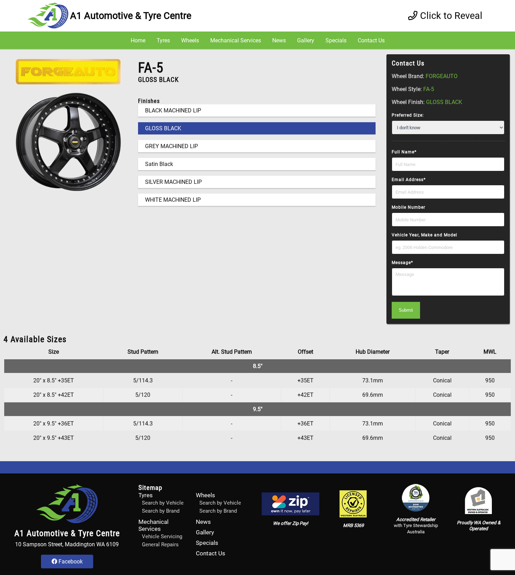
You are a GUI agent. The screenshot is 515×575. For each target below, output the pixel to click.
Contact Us (371, 40)
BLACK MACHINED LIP (173, 110)
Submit (406, 310)
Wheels (190, 40)
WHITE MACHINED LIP (173, 199)
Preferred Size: (408, 115)
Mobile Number (408, 207)
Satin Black (159, 164)
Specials (335, 40)
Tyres (163, 40)
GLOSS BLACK (163, 128)
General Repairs (160, 544)
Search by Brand (160, 511)
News (279, 40)
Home (138, 40)
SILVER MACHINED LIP (173, 182)
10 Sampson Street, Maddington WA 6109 (67, 544)
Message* (402, 262)
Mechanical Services (235, 40)
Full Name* (404, 152)
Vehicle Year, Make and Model (424, 235)
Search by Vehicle (163, 503)
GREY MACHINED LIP (171, 146)
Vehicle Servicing (162, 536)
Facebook (70, 561)
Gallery (305, 40)
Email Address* (409, 179)
